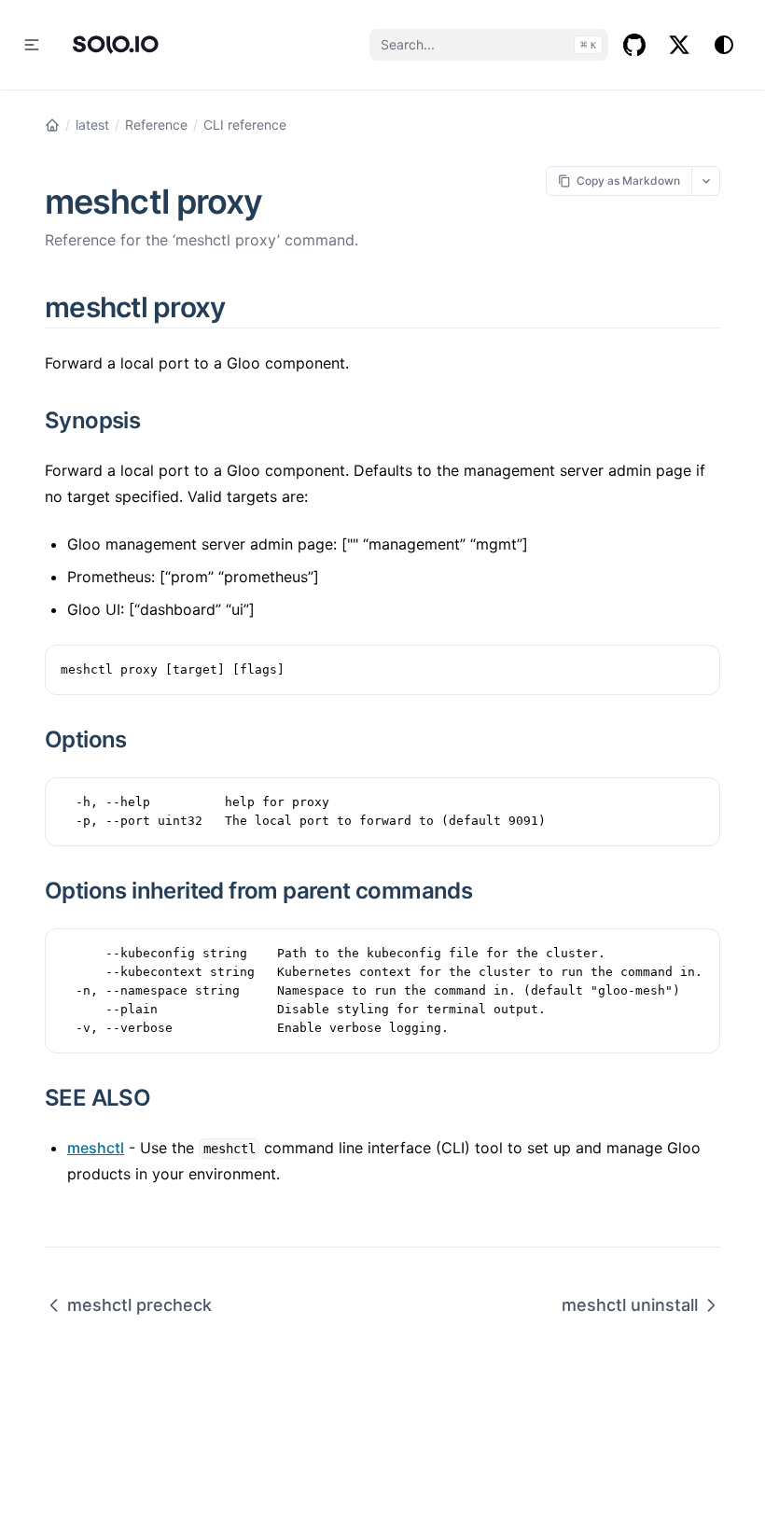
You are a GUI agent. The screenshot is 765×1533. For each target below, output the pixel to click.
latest (92, 124)
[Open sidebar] (32, 45)
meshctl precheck (139, 1305)
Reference (156, 124)
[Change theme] (724, 44)
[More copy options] (705, 180)
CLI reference (244, 124)
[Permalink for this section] (247, 307)
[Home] (52, 125)
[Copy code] (696, 669)
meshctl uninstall (630, 1305)
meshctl (95, 1147)
